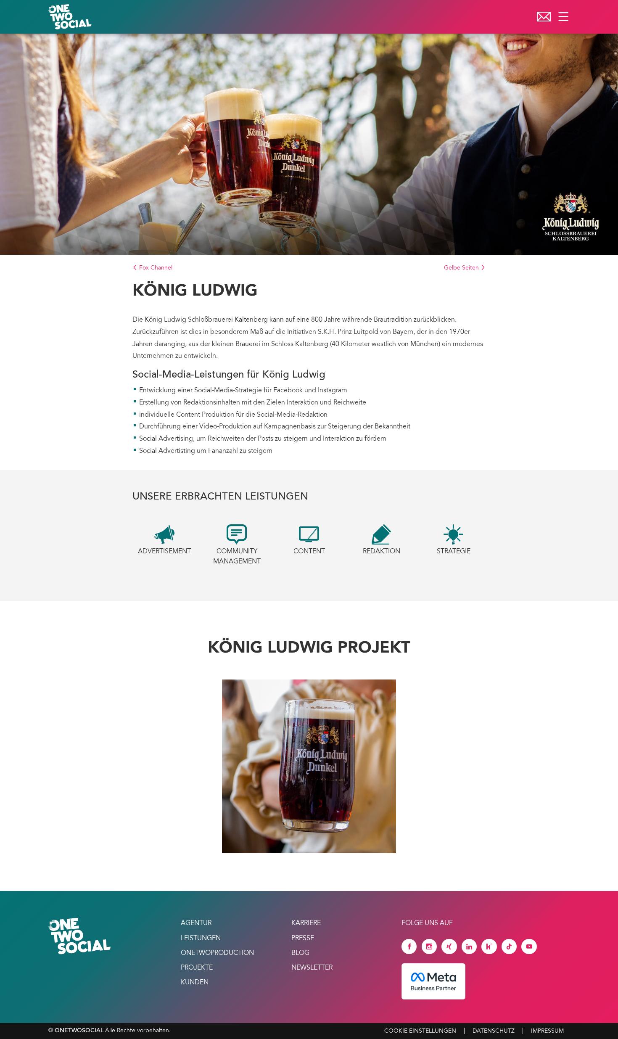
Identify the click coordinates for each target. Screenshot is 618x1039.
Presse (302, 938)
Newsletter (312, 968)
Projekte (197, 968)
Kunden (195, 982)
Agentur (196, 923)
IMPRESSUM (547, 1031)
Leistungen (201, 938)
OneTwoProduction (217, 953)
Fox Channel (154, 268)
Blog (300, 953)
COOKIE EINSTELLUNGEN (420, 1031)
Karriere (306, 923)
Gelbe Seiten (462, 268)
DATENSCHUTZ (494, 1031)
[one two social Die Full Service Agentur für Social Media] (71, 16)
